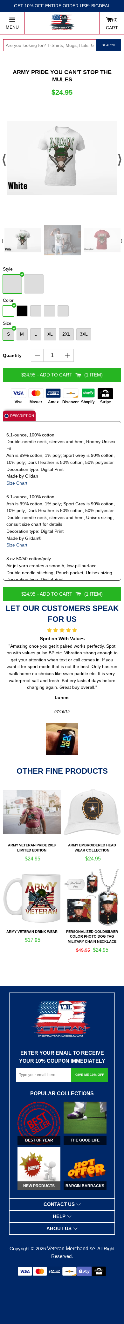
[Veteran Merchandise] (62, 23)
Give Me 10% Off (89, 1074)
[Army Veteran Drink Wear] (32, 898)
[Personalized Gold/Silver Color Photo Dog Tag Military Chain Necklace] (92, 898)
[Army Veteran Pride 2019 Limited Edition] (32, 812)
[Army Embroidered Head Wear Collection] (92, 812)
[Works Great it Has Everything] (105, 718)
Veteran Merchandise (71, 1248)
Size (7, 323)
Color (8, 300)
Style (8, 268)
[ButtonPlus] (67, 355)
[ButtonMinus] (37, 355)
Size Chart (16, 483)
